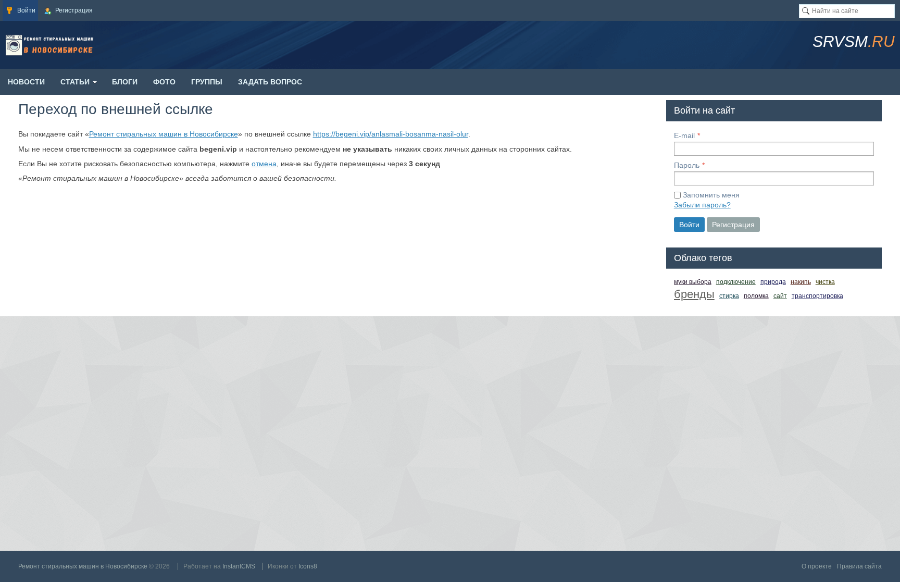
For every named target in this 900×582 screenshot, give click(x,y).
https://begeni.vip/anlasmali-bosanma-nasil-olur (390, 134)
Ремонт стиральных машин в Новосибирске (163, 134)
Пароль (686, 165)
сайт (780, 296)
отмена (264, 163)
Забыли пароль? (702, 205)
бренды (694, 294)
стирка (729, 296)
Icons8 (307, 566)
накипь (801, 282)
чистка (825, 282)
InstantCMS (238, 566)
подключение (736, 282)
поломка (756, 296)
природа (773, 282)
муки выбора (692, 282)
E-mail (684, 135)
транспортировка (817, 296)
